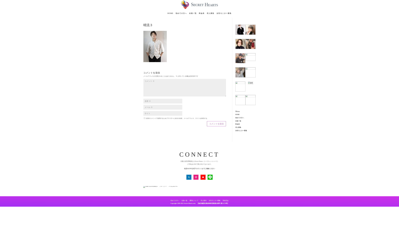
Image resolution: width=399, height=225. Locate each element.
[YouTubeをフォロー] (203, 177)
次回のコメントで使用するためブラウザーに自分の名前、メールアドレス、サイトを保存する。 (177, 118)
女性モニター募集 (224, 13)
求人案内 (203, 200)
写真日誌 (225, 200)
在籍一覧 (193, 13)
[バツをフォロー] (188, 177)
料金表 (201, 13)
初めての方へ (181, 13)
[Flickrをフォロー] (210, 177)
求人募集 (210, 13)
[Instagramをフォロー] (195, 177)
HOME (170, 13)
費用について (194, 200)
